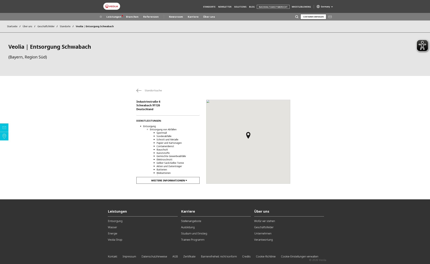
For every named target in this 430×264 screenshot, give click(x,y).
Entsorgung (115, 221)
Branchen (132, 16)
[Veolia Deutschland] (111, 6)
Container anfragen (313, 16)
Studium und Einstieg (194, 233)
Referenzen (151, 16)
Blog (252, 6)
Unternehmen (262, 233)
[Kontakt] (4, 127)
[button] (248, 137)
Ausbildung (188, 227)
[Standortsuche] (4, 136)
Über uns (209, 16)
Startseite (12, 26)
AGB (175, 256)
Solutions (240, 6)
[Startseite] (100, 17)
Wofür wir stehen (264, 221)
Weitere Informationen (168, 180)
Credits (246, 256)
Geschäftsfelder (46, 26)
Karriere (193, 16)
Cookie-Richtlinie (266, 256)
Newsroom (176, 16)
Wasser (112, 227)
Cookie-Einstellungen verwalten (299, 256)
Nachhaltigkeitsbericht (273, 7)
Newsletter (224, 6)
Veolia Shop (115, 239)
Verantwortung (263, 239)
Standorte (209, 6)
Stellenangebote (191, 221)
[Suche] (296, 16)
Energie (112, 233)
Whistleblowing (301, 6)
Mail (330, 16)
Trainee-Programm (192, 239)
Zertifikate (189, 256)
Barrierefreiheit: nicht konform (219, 256)
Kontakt (112, 256)
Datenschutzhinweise (154, 256)
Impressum (129, 256)
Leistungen (113, 16)
